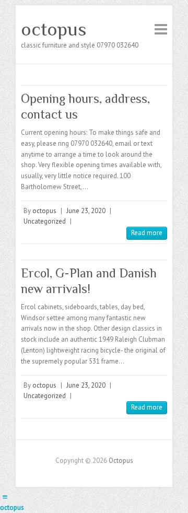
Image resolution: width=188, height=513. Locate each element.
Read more (146, 232)
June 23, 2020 (85, 210)
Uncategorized (45, 221)
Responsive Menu (161, 29)
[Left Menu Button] (4, 497)
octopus (54, 29)
